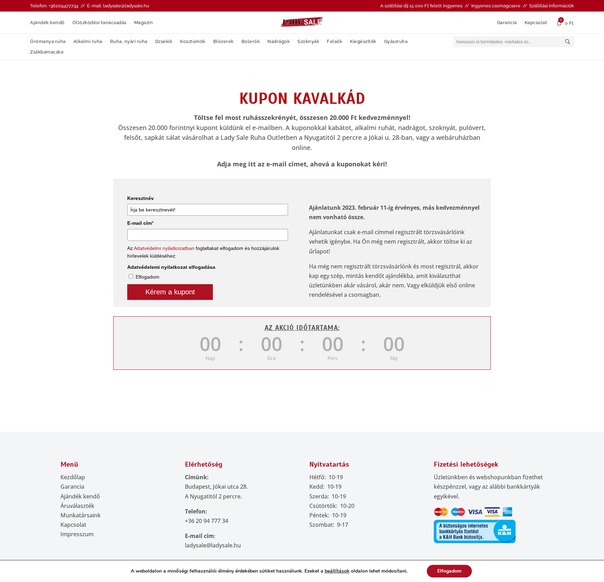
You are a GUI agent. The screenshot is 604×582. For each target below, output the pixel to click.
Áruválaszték (77, 506)
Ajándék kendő (47, 22)
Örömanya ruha (48, 41)
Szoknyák (308, 41)
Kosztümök (193, 41)
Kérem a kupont (170, 292)
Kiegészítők (363, 41)
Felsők (334, 41)
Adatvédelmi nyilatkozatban (164, 248)
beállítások (337, 571)
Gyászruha (396, 41)
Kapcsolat (536, 22)
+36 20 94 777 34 (206, 521)
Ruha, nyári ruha (129, 41)
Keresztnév (140, 198)
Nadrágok (278, 41)
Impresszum (77, 534)
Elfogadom (147, 277)
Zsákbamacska (46, 52)
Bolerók (251, 41)
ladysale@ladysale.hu (213, 545)
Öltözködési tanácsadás (99, 22)
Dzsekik (164, 41)
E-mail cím (140, 223)
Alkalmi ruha (87, 41)
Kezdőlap (72, 477)
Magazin (143, 22)
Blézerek (223, 41)
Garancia (507, 22)
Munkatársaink (80, 515)
